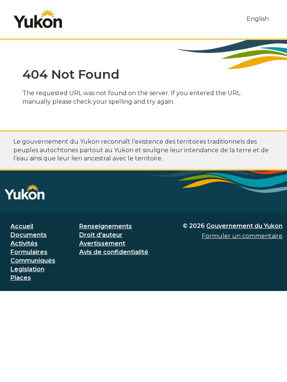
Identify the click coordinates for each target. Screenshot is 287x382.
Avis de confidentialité (113, 252)
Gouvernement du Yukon (244, 225)
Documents (28, 234)
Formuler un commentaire (242, 235)
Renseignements (105, 226)
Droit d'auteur (101, 234)
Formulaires (28, 252)
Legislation (27, 269)
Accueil (21, 226)
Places (20, 277)
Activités (24, 243)
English (258, 18)
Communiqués (32, 260)
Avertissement (102, 243)
